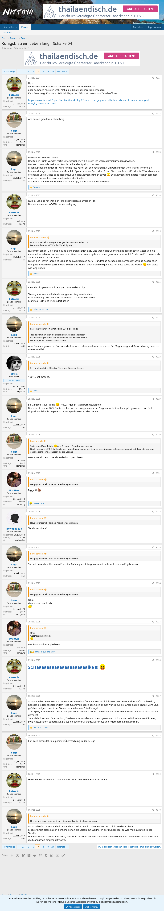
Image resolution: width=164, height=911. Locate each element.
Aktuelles (9, 27)
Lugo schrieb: (36, 441)
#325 (158, 231)
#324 (158, 195)
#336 (158, 660)
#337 (158, 696)
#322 (158, 113)
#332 (158, 511)
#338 (158, 735)
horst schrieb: (36, 479)
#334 (158, 583)
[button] (16, 27)
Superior (21, 391)
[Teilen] (153, 78)
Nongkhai (20, 144)
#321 (158, 77)
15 (28, 71)
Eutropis (8, 48)
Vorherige (10, 71)
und (40, 309)
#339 (158, 774)
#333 (158, 547)
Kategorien (7, 32)
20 (52, 71)
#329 (158, 398)
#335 (158, 621)
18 (42, 71)
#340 (158, 809)
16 (33, 71)
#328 (158, 356)
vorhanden (20, 540)
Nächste (61, 71)
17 (38, 71)
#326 (158, 282)
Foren (24, 27)
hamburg (21, 504)
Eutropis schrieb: (38, 237)
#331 (158, 473)
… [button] (23, 71)
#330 (158, 434)
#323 (158, 152)
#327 (158, 317)
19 (47, 71)
